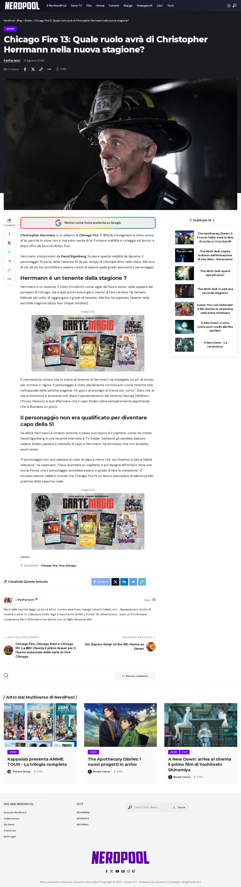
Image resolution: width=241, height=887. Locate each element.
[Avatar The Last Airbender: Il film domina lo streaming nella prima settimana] (184, 309)
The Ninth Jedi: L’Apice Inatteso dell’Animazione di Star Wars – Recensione (215, 255)
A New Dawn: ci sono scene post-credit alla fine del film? (215, 326)
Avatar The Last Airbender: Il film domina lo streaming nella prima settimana (215, 308)
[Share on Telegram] (9, 260)
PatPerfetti (12, 60)
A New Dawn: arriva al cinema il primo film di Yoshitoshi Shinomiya (199, 764)
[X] (111, 871)
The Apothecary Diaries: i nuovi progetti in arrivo (114, 762)
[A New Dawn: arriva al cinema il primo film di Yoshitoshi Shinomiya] (200, 725)
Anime (10, 28)
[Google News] (123, 871)
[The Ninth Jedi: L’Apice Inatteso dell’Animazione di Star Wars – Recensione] (184, 255)
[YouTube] (117, 871)
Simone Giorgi (21, 771)
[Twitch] (133, 871)
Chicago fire (49, 565)
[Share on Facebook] (25, 69)
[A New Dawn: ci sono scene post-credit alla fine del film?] (184, 327)
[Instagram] (154, 600)
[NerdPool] (22, 5)
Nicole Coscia (101, 771)
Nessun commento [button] (137, 676)
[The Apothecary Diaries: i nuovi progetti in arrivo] (120, 725)
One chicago (67, 565)
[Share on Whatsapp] (9, 251)
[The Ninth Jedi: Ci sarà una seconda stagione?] (184, 291)
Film (184, 752)
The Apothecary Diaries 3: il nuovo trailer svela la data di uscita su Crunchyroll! (215, 237)
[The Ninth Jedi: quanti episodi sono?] (184, 273)
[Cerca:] (153, 807)
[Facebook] (107, 871)
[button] (234, 6)
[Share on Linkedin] (124, 582)
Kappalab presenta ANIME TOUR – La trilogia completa (37, 762)
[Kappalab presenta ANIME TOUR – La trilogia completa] (40, 725)
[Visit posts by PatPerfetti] (8, 600)
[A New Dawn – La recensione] (184, 345)
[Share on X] (33, 69)
